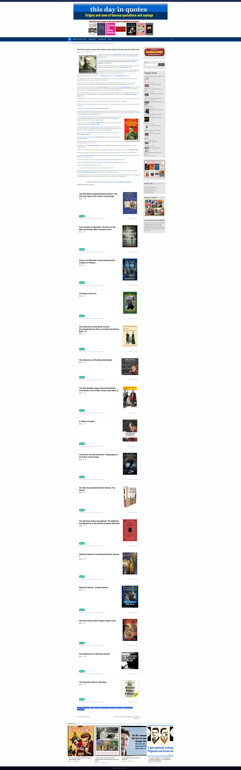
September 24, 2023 (82, 52)
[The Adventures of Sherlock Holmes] (130, 653)
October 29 (97, 707)
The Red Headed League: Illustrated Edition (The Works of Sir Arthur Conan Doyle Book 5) (98, 389)
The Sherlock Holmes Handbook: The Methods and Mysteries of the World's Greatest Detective (99, 522)
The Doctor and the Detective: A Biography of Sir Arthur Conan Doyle (98, 455)
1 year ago (72, 761)
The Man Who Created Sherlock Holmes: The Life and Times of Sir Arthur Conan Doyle (98, 195)
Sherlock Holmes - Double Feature (93, 587)
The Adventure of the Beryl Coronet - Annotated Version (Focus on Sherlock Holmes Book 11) (99, 329)
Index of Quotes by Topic (79, 39)
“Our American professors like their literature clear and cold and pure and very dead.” (107, 759)
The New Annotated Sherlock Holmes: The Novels (97, 489)
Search (145, 62)
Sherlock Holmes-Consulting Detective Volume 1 (99, 555)
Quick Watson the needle (104, 707)
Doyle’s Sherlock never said (89, 108)
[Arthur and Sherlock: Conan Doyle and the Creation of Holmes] (130, 259)
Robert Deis (90, 52)
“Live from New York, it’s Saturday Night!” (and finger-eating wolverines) (126, 717)
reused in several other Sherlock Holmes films (95, 127)
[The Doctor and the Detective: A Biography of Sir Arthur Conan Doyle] (130, 454)
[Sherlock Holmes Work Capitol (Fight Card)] (130, 620)
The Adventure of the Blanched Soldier (95, 360)
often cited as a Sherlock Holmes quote (91, 132)
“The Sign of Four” (124, 67)
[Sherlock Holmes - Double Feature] (130, 587)
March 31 (92, 707)
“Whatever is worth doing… (84, 716)
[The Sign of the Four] (130, 293)
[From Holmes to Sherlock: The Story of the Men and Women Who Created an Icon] (130, 226)
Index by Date (92, 39)
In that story (79, 98)
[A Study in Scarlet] (130, 421)
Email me (105, 182)
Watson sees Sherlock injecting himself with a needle (98, 162)
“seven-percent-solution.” (119, 159)
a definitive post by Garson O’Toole (90, 117)
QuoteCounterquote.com (149, 189)
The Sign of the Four (88, 293)
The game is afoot (80, 709)
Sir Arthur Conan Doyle (128, 707)
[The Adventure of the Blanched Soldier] (130, 359)
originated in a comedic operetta (86, 137)
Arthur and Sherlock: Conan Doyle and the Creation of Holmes (97, 261)
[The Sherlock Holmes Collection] (130, 681)
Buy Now (82, 216)
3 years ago (98, 762)
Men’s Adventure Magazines (150, 187)
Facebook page (102, 39)
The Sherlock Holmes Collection (92, 682)
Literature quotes (86, 707)
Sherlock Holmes (117, 54)
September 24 (112, 707)
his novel (107, 172)
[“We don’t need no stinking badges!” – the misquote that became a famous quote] (146, 84)
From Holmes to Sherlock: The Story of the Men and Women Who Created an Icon (97, 228)
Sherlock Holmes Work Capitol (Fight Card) (97, 621)
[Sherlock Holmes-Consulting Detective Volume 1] (130, 553)
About (110, 39)
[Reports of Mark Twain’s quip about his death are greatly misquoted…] (146, 109)
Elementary (79, 707)
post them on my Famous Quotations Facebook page (119, 182)
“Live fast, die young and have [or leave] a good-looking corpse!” (80, 758)
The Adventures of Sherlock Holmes (94, 654)
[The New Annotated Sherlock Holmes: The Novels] (130, 487)
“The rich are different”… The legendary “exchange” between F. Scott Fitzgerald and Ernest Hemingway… (159, 759)
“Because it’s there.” (153, 141)
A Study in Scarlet (86, 421)
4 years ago (152, 762)
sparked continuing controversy (111, 170)
